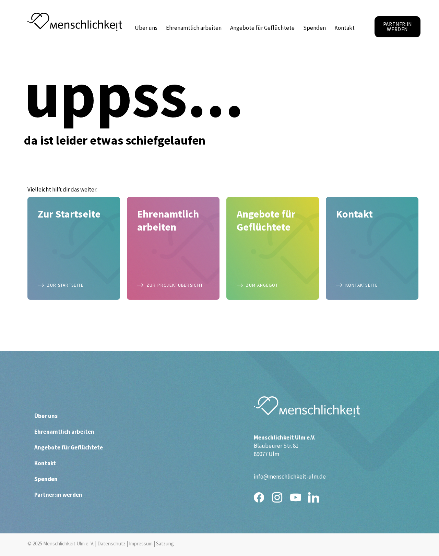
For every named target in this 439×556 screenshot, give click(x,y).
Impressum (141, 543)
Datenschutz (111, 543)
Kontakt (344, 28)
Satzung (165, 543)
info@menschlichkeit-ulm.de (290, 476)
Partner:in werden (58, 494)
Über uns (146, 28)
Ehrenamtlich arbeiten (194, 28)
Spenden (314, 28)
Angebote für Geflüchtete (262, 28)
